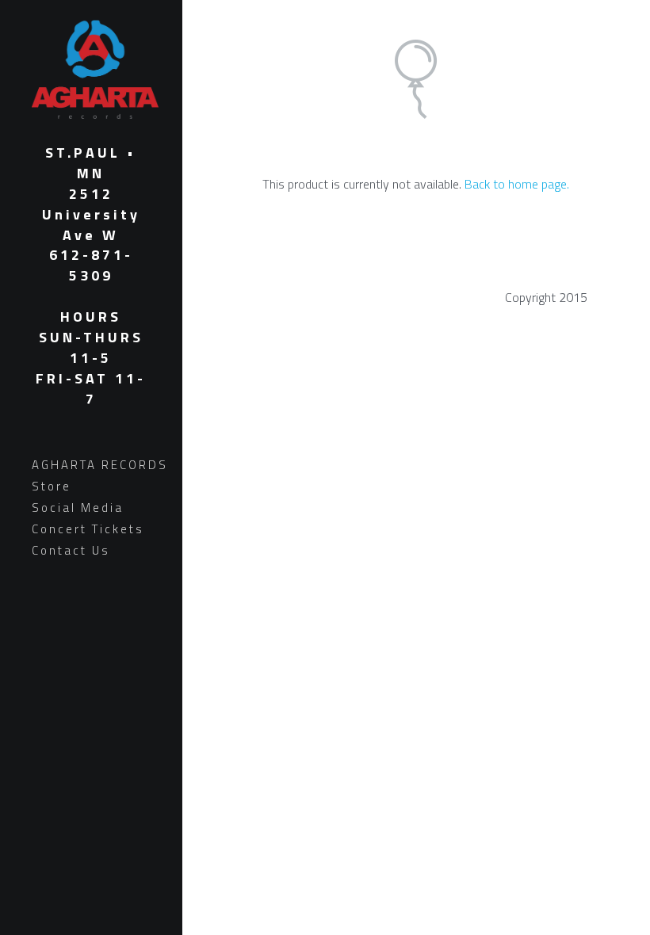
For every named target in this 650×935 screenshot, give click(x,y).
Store (51, 486)
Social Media (78, 507)
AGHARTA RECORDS (100, 465)
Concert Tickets (88, 529)
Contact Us (71, 550)
